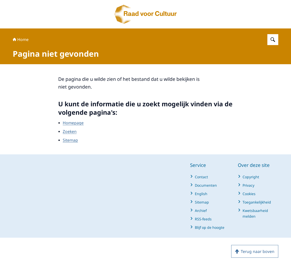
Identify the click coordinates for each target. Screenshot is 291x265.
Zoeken (70, 131)
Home (23, 39)
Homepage (73, 122)
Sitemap (70, 140)
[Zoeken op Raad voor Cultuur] (272, 39)
